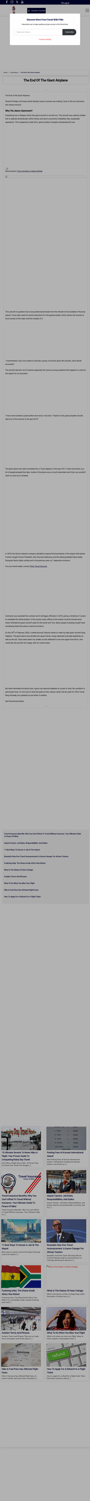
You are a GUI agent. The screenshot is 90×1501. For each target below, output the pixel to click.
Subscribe (69, 32)
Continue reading (45, 39)
